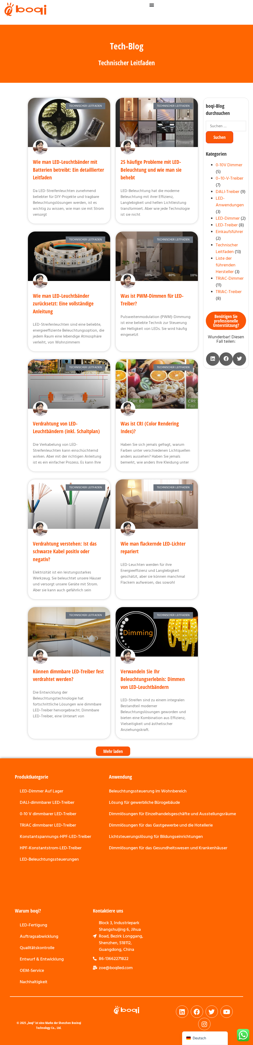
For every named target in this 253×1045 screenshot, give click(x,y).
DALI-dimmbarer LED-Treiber (47, 802)
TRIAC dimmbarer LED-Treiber (48, 825)
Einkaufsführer (229, 232)
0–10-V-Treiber (229, 178)
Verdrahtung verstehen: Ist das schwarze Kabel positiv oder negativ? (65, 551)
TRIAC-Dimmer (230, 278)
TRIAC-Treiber (229, 292)
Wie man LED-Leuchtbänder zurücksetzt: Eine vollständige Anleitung (63, 303)
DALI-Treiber (227, 192)
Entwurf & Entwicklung (42, 959)
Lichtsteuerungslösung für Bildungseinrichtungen (156, 836)
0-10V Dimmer (229, 165)
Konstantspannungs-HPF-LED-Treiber (55, 836)
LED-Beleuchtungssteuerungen (49, 859)
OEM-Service (32, 970)
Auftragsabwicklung (39, 936)
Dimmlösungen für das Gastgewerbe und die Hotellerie (161, 825)
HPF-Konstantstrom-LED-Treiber (51, 848)
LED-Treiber (227, 225)
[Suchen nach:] (226, 126)
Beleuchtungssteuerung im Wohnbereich (148, 791)
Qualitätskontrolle (37, 948)
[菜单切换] (151, 4)
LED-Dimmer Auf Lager (41, 791)
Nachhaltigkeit (33, 982)
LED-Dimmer (228, 218)
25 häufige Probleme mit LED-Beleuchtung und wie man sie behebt (151, 169)
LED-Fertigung (33, 925)
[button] (113, 751)
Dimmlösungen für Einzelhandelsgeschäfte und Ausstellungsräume (172, 814)
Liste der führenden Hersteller (225, 265)
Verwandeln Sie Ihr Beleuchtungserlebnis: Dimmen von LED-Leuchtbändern (153, 679)
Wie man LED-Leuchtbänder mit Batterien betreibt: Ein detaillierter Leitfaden (68, 169)
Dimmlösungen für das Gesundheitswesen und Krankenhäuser (168, 848)
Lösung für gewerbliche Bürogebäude (144, 802)
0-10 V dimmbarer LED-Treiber (48, 814)
